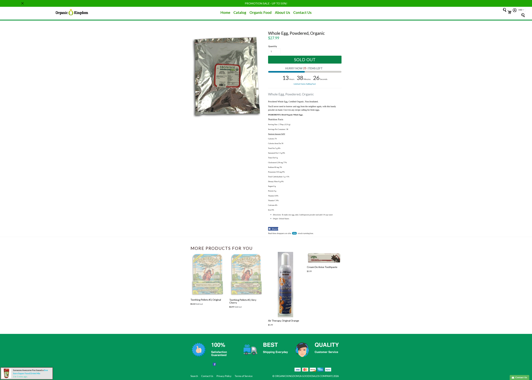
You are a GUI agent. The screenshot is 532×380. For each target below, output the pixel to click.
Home (225, 12)
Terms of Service (244, 376)
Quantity (272, 46)
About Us (282, 12)
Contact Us (302, 12)
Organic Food (261, 12)
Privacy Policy (223, 376)
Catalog (239, 12)
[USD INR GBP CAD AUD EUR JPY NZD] (522, 10)
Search (194, 376)
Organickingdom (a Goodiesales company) (304, 376)
